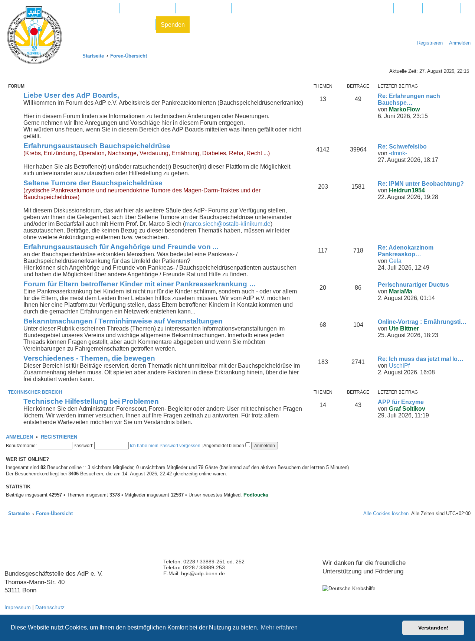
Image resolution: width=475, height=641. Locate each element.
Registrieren (59, 437)
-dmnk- (398, 153)
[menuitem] (458, 43)
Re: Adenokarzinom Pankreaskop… (405, 250)
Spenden (173, 25)
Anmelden (19, 437)
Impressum (17, 607)
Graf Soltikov (407, 409)
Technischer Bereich (35, 392)
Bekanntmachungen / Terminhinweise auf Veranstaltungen (123, 321)
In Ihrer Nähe (285, 8)
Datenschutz (50, 607)
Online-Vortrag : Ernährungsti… (422, 322)
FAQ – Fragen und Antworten (350, 8)
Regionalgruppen (203, 8)
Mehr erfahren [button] (279, 627)
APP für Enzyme (401, 402)
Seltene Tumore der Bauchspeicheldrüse (93, 183)
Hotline (408, 8)
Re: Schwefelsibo (402, 146)
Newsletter (442, 8)
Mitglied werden (93, 8)
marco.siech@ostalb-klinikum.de (228, 224)
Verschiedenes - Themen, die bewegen (89, 358)
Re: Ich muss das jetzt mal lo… (420, 359)
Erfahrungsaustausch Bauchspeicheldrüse (96, 146)
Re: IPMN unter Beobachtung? (421, 183)
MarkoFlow (404, 109)
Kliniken (247, 8)
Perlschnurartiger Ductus (413, 285)
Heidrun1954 (407, 190)
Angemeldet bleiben (224, 445)
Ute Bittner (404, 328)
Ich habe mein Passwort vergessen (165, 445)
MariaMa (400, 291)
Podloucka (255, 495)
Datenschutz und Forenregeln (111, 25)
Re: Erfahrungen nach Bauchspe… (409, 99)
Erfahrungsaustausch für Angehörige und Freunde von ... (120, 247)
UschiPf (399, 365)
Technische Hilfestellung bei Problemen (91, 401)
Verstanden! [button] (433, 628)
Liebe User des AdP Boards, (71, 95)
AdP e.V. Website (147, 8)
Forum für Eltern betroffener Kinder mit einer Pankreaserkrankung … (139, 284)
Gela (395, 261)
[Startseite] (34, 35)
